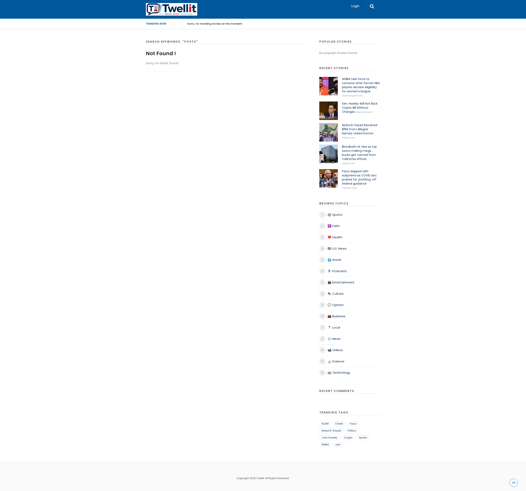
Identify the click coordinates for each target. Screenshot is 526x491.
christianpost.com (352, 95)
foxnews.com (349, 188)
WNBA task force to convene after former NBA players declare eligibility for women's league (361, 85)
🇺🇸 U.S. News (337, 248)
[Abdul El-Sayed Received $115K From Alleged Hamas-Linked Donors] (328, 132)
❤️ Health (335, 237)
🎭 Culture (336, 293)
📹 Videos (335, 350)
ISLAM (325, 423)
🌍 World (334, 260)
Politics (352, 430)
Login (355, 6)
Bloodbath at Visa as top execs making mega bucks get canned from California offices (359, 153)
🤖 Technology (339, 372)
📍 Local (334, 327)
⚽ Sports (335, 214)
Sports (363, 437)
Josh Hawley (329, 437)
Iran (338, 444)
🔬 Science (336, 361)
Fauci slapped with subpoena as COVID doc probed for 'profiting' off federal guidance (359, 177)
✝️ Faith (334, 226)
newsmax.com (364, 112)
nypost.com (348, 137)
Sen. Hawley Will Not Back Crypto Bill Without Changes (360, 108)
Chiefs (339, 423)
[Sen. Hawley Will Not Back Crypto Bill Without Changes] (328, 111)
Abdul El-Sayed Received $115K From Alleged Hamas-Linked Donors (359, 129)
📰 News (334, 339)
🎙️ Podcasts (337, 271)
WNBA (325, 444)
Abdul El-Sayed (331, 430)
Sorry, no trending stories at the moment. (215, 24)
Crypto (348, 437)
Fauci (353, 423)
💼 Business (336, 316)
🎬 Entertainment (341, 282)
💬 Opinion (336, 305)
